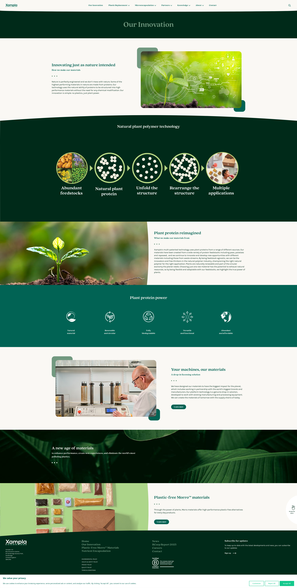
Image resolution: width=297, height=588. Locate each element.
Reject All (271, 583)
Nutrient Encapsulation (96, 551)
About (199, 5)
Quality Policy (87, 567)
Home (85, 541)
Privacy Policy (87, 564)
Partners (165, 5)
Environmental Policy (89, 559)
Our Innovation (95, 5)
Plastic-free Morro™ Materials (100, 547)
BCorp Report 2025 (164, 544)
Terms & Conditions (89, 570)
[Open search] (289, 5)
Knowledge (182, 5)
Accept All (287, 583)
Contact (213, 5)
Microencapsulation (144, 5)
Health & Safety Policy (90, 562)
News (155, 541)
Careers (157, 548)
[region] (148, 581)
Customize (256, 583)
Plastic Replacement (117, 5)
